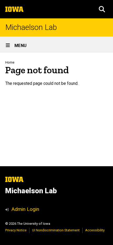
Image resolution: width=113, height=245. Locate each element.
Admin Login (25, 209)
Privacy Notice (16, 230)
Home (9, 62)
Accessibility (95, 230)
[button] (102, 9)
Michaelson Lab (31, 27)
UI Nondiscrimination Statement (56, 230)
